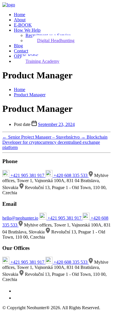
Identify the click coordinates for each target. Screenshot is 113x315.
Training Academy (42, 61)
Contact (21, 50)
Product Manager (29, 94)
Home (19, 14)
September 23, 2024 (56, 124)
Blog (18, 45)
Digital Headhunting (55, 40)
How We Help (27, 30)
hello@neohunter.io (20, 218)
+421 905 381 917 (27, 175)
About (19, 19)
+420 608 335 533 (70, 175)
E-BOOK (23, 24)
